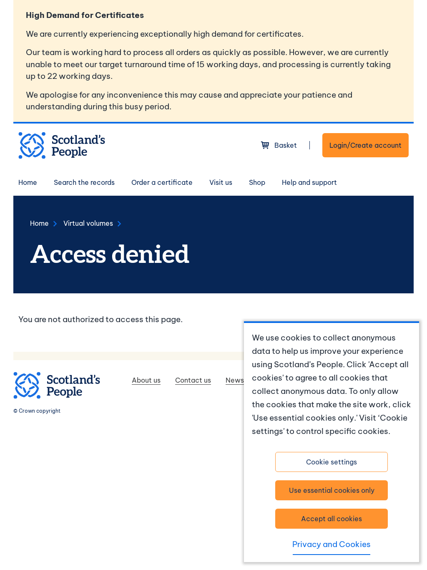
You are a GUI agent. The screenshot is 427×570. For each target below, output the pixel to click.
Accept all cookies (331, 519)
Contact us (193, 380)
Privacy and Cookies (331, 544)
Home (27, 182)
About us (146, 380)
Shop (257, 182)
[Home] (61, 145)
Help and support (309, 182)
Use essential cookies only (331, 490)
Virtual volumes (88, 223)
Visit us (220, 182)
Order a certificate (162, 182)
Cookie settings (331, 462)
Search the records (84, 182)
